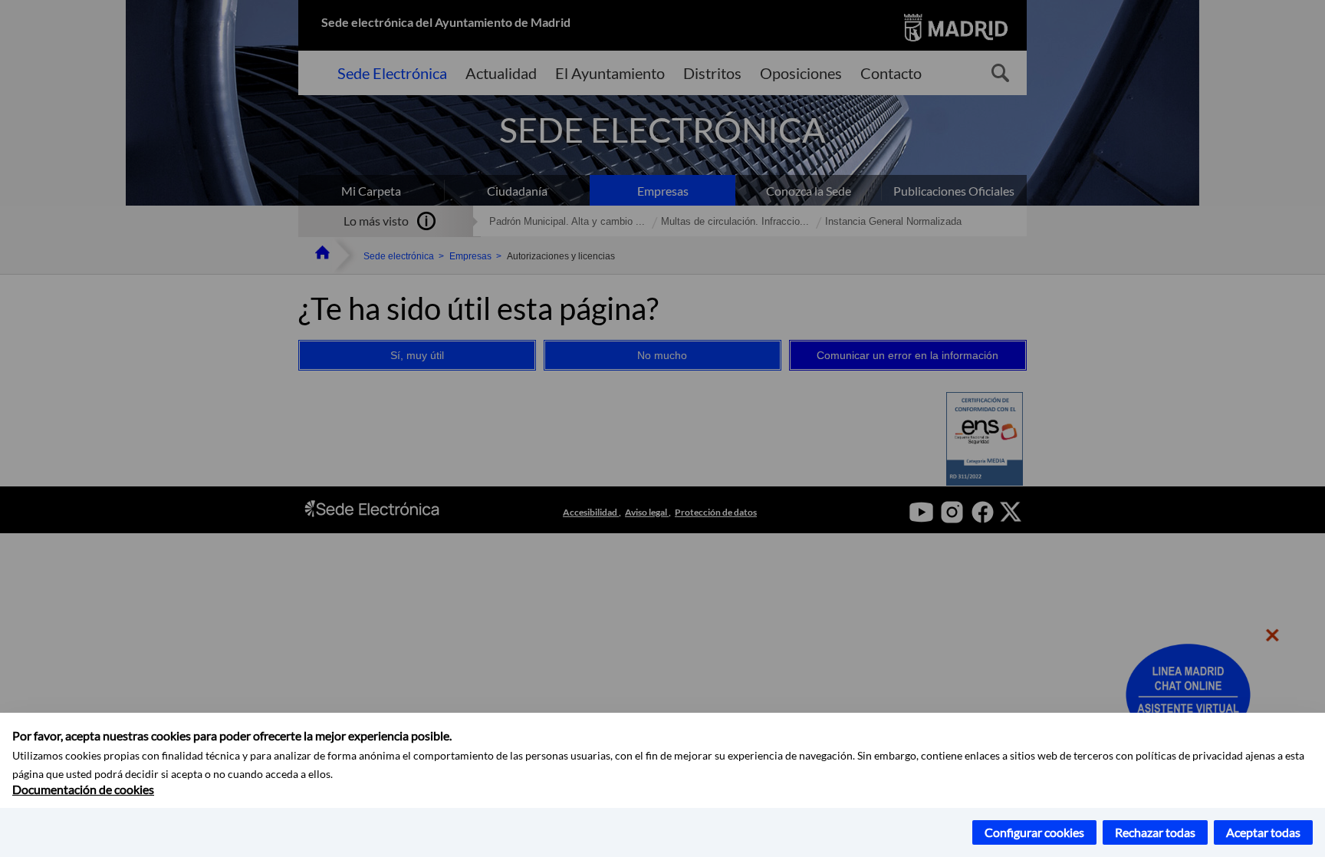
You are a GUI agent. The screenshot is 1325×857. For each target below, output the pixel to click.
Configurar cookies (1034, 832)
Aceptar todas (1263, 832)
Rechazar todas (1155, 832)
